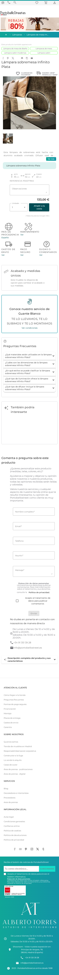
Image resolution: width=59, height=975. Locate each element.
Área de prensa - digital (14, 774)
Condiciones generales (14, 821)
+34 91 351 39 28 (22, 642)
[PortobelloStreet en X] (38, 849)
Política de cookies (12, 831)
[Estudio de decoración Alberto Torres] (29, 929)
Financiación (10, 709)
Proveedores (9, 798)
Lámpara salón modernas (15, 53)
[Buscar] (15, 2)
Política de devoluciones (15, 835)
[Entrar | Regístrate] (55, 2)
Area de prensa (11, 802)
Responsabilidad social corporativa (20, 751)
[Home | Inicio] (6, 34)
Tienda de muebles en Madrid (18, 746)
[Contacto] (9, 2)
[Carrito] (46, 2)
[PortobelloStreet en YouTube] (21, 849)
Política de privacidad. (24, 883)
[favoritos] (37, 2)
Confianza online (12, 826)
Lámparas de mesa (44, 48)
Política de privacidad (14, 840)
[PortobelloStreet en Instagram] (32, 849)
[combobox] (18, 207)
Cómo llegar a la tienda (14, 695)
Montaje (7, 713)
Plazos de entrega (12, 718)
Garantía (8, 727)
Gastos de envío (11, 723)
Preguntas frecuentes (14, 700)
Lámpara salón (44, 53)
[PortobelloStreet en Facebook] (15, 849)
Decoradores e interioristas (16, 793)
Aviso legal (9, 817)
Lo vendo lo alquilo (12, 760)
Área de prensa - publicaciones (18, 769)
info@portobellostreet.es (27, 647)
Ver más (51, 159)
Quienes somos (11, 742)
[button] (29, 356)
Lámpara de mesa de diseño (15, 48)
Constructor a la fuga (13, 756)
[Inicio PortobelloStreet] (13, 15)
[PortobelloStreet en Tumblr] (44, 849)
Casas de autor (10, 765)
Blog (6, 788)
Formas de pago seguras (15, 704)
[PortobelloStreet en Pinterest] (27, 849)
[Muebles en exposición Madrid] (3, 2)
